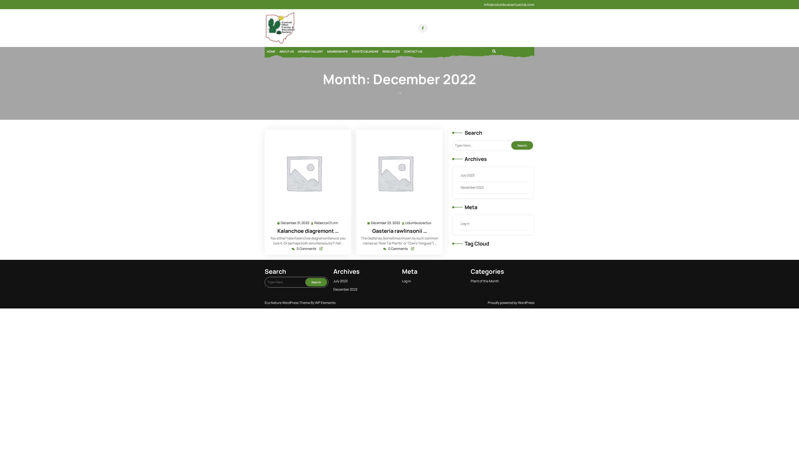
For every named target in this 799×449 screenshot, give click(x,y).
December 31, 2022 (295, 222)
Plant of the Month (485, 281)
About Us (286, 51)
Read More (306, 173)
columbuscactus (418, 222)
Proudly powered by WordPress (511, 302)
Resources (391, 51)
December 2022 (472, 187)
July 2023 (467, 175)
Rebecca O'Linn (326, 222)
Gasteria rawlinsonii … (399, 230)
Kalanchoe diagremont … (308, 230)
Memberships (337, 51)
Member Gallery (310, 51)
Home (271, 51)
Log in (465, 223)
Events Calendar (365, 51)
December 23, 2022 (386, 222)
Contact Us (413, 51)
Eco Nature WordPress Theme (288, 302)
